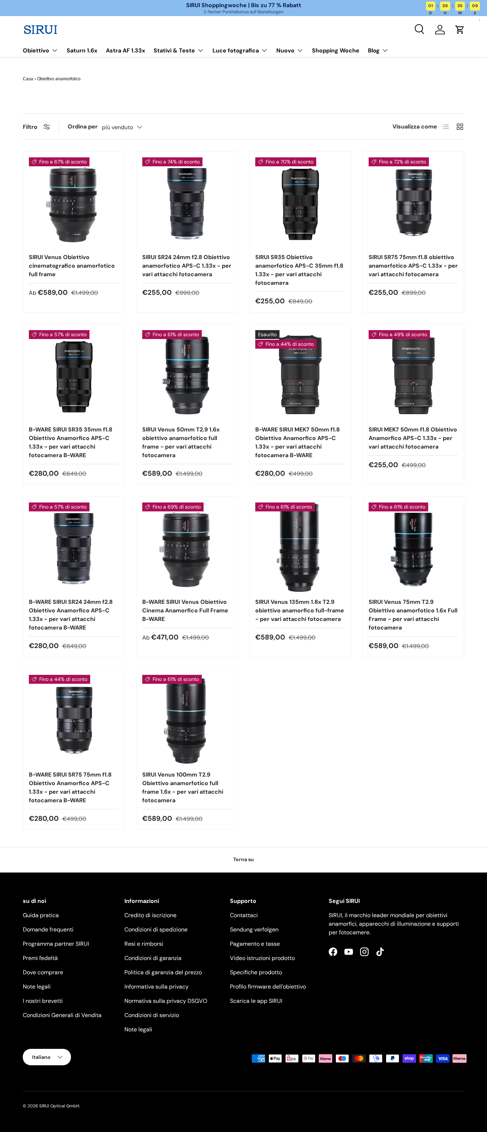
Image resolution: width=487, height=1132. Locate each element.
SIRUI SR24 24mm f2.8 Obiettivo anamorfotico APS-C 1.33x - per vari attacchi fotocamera (186, 265)
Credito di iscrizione (150, 915)
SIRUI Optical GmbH (59, 1106)
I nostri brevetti (43, 1001)
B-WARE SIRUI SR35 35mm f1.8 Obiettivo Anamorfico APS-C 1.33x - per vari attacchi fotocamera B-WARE (70, 442)
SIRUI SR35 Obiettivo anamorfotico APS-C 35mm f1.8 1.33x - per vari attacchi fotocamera (299, 270)
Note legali (37, 986)
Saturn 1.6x (82, 50)
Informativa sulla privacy (156, 986)
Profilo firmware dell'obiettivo (268, 986)
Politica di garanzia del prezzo (163, 972)
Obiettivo (36, 50)
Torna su (243, 859)
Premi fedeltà (40, 958)
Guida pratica (41, 915)
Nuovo (285, 50)
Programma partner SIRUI (56, 943)
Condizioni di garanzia (152, 958)
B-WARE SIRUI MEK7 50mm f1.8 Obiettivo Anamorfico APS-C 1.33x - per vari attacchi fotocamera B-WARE (297, 442)
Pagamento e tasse (255, 943)
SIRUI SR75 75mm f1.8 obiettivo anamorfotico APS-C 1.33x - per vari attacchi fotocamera (413, 265)
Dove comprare (43, 972)
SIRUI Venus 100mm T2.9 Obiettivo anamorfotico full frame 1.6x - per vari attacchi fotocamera (182, 787)
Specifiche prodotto (256, 972)
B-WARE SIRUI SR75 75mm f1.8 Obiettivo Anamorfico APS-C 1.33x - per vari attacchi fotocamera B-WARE (70, 787)
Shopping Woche (335, 50)
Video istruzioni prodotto (262, 958)
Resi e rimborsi (143, 943)
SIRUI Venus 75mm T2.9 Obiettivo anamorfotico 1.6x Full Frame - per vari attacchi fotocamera (413, 614)
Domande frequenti (48, 929)
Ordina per (83, 126)
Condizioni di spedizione (156, 929)
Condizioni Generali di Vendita (62, 1015)
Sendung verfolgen (254, 929)
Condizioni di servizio (151, 1015)
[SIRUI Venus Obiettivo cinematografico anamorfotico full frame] (74, 202)
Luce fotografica (235, 50)
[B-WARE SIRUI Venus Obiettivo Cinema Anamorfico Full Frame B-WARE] (187, 547)
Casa (28, 78)
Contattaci (244, 915)
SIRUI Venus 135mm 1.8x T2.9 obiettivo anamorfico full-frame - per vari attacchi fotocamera (299, 610)
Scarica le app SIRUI (256, 1001)
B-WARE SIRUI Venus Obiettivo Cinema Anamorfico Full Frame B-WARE (185, 610)
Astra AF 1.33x (125, 50)
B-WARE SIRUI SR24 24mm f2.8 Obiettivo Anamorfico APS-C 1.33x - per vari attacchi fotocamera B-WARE (71, 614)
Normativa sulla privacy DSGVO (165, 1001)
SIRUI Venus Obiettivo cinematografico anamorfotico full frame (72, 265)
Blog (374, 50)
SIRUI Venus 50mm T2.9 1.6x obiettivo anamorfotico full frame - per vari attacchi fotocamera (181, 442)
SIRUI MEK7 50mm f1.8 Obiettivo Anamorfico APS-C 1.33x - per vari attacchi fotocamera (413, 438)
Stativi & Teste (174, 50)
